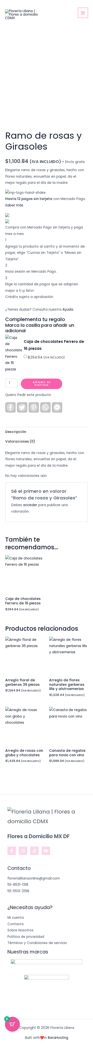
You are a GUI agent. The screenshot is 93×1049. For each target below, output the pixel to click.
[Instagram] (23, 851)
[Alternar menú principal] (83, 13)
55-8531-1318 (17, 884)
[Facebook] (11, 851)
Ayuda (67, 309)
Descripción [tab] (15, 431)
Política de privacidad (25, 936)
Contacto (15, 924)
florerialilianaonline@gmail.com (33, 878)
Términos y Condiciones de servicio (37, 943)
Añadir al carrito (42, 383)
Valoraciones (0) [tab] (20, 441)
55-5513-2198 (18, 891)
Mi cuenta (15, 917)
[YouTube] (46, 851)
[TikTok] (34, 851)
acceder (30, 505)
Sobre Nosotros (20, 930)
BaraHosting (58, 1037)
